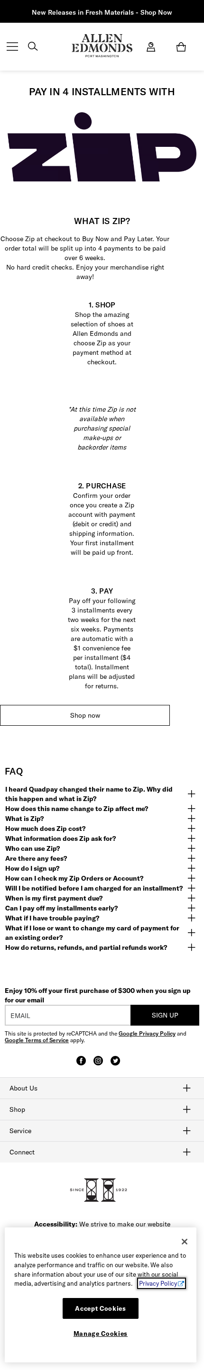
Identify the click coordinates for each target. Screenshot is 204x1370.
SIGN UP (165, 1015)
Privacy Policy (158, 1283)
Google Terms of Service (37, 1040)
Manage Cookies (101, 1333)
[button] (102, 793)
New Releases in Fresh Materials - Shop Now (102, 12)
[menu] (12, 47)
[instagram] (98, 1065)
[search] (32, 47)
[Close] (184, 1241)
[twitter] (115, 1065)
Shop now (85, 715)
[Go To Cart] (183, 47)
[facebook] (81, 1065)
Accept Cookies (100, 1308)
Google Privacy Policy (147, 1033)
